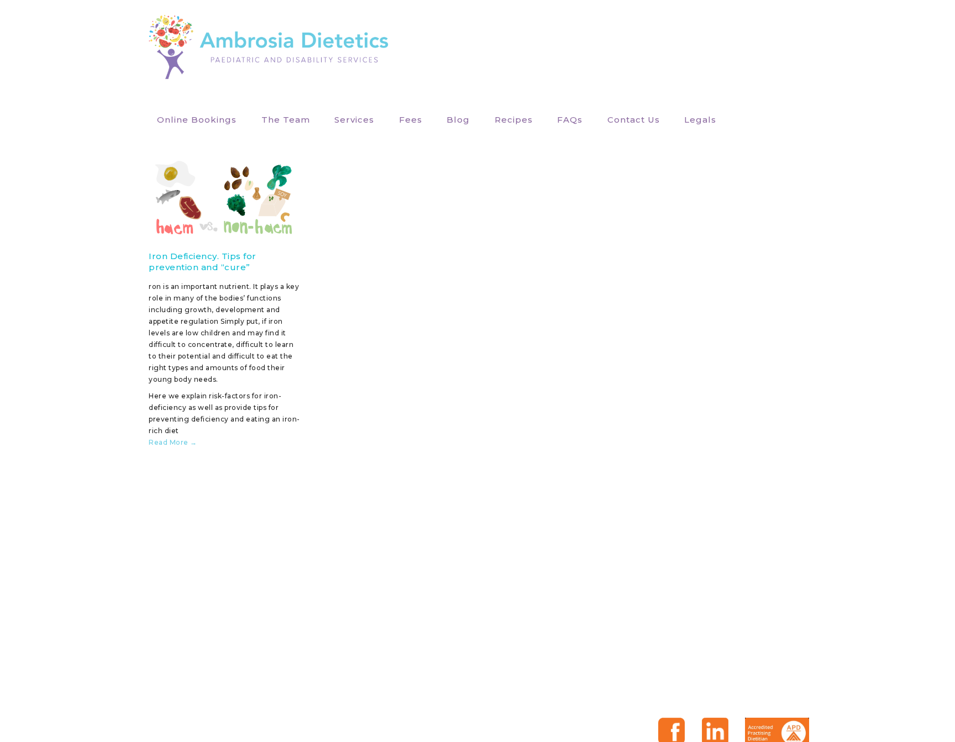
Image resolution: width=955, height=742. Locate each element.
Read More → (173, 442)
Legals (700, 119)
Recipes (514, 119)
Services (354, 119)
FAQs (570, 119)
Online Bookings (197, 119)
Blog (458, 119)
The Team (285, 119)
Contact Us (633, 119)
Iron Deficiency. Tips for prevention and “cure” (202, 261)
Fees (410, 119)
